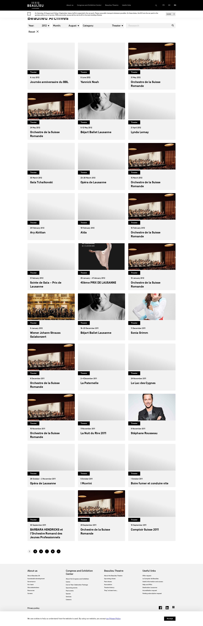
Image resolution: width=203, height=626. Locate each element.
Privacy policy (33, 608)
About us (70, 5)
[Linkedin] (167, 608)
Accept (170, 618)
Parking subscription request (152, 593)
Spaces (68, 594)
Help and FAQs (147, 584)
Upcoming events (71, 588)
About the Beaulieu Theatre (113, 576)
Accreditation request (150, 590)
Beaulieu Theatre (111, 5)
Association (108, 584)
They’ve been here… (111, 590)
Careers (30, 593)
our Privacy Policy (113, 619)
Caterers (68, 599)
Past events (70, 591)
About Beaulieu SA (33, 576)
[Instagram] (174, 608)
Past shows (108, 582)
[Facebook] (160, 608)
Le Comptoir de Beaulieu (151, 579)
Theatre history (109, 587)
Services (68, 597)
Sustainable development (36, 579)
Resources (31, 590)
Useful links (126, 5)
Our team (30, 584)
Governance (31, 582)
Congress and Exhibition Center (89, 5)
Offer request (147, 576)
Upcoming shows (110, 579)
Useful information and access (153, 582)
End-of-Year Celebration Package (77, 585)
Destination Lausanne (150, 587)
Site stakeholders (33, 587)
